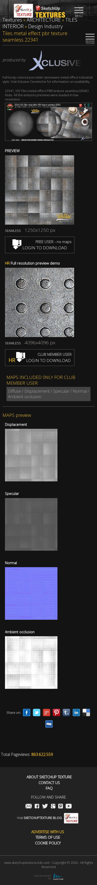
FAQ (49, 788)
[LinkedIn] (76, 712)
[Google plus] (46, 712)
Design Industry (45, 26)
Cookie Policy (48, 843)
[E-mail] (28, 806)
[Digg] (49, 724)
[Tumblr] (66, 712)
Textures (12, 19)
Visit (39, 817)
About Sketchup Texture (49, 777)
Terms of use (48, 837)
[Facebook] (26, 712)
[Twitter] (36, 712)
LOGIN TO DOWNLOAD (44, 248)
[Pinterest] (56, 712)
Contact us (49, 782)
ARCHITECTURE (44, 19)
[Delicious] (86, 712)
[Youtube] (69, 806)
